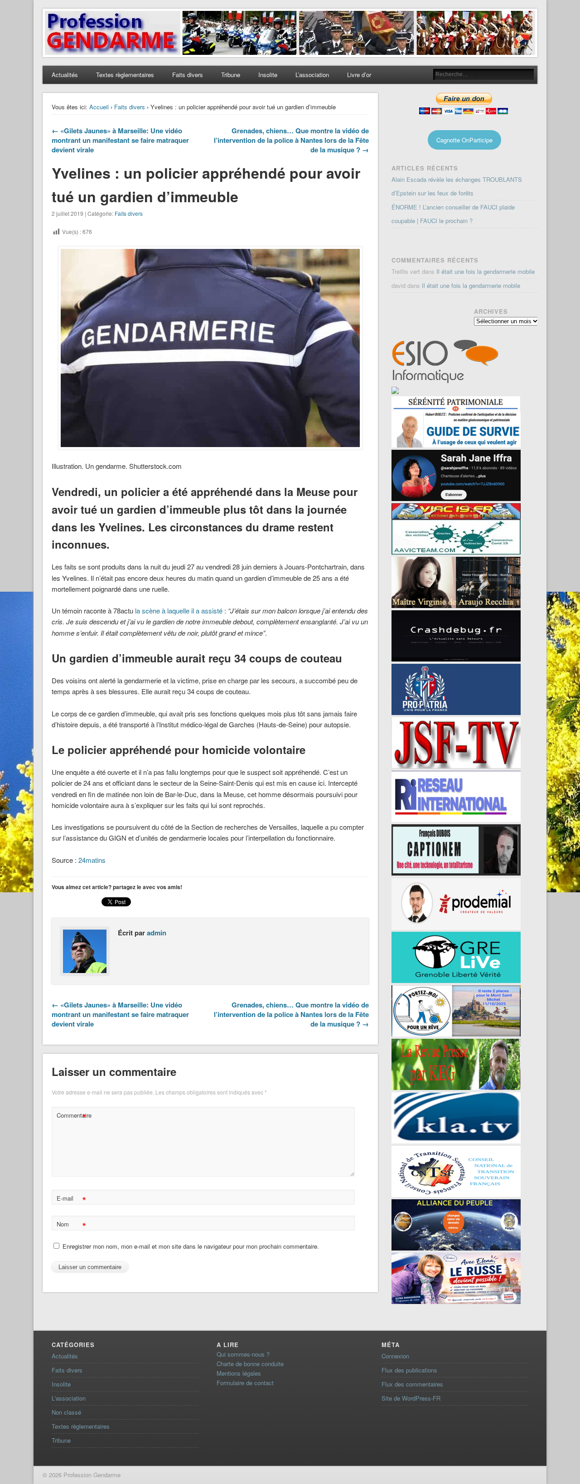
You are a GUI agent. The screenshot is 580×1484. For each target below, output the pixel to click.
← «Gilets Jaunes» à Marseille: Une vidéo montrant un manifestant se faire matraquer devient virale (120, 140)
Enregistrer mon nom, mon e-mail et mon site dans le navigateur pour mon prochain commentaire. (191, 1246)
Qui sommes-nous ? (243, 1354)
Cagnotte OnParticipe (464, 140)
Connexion (395, 1356)
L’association (312, 74)
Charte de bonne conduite (250, 1363)
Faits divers (187, 74)
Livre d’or (359, 74)
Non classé (66, 1412)
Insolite (267, 74)
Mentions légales (239, 1373)
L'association (69, 1398)
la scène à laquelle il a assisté (178, 610)
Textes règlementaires (125, 74)
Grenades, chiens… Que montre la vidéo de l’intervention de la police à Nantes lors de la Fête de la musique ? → (291, 140)
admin (156, 933)
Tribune (230, 74)
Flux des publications (409, 1370)
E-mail (71, 1199)
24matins (92, 860)
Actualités (65, 74)
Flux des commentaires (412, 1384)
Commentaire (72, 1116)
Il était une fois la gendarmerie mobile (485, 271)
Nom (71, 1225)
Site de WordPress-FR (411, 1398)
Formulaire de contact (245, 1382)
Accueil (99, 106)
